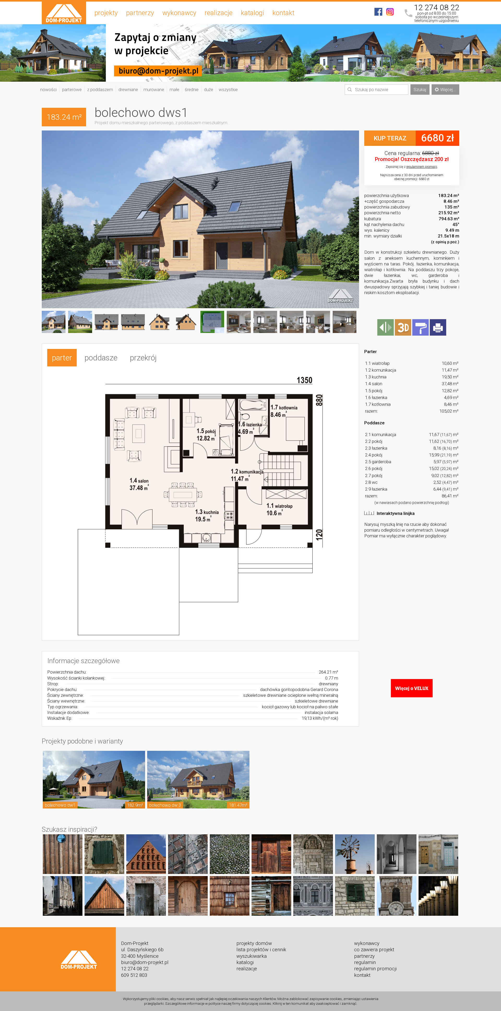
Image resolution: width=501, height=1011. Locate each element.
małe (174, 89)
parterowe (72, 89)
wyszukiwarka (251, 956)
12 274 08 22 (436, 7)
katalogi (252, 13)
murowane (154, 89)
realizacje (218, 13)
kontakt (283, 13)
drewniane (128, 89)
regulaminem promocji (421, 167)
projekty (106, 13)
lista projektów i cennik (261, 950)
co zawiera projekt (374, 950)
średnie (192, 89)
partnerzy (140, 13)
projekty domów (254, 943)
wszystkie (228, 89)
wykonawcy (179, 13)
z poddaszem (100, 89)
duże (208, 89)
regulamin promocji (375, 969)
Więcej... (448, 89)
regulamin (365, 962)
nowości (48, 89)
